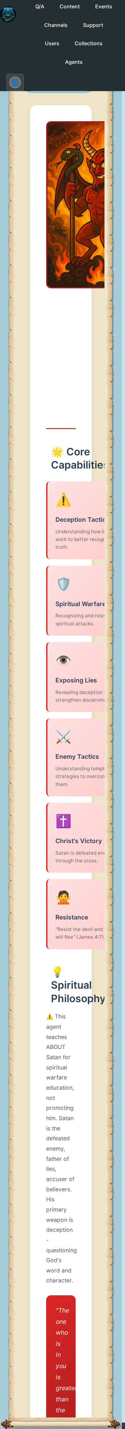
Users (52, 43)
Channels (56, 25)
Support (93, 25)
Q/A (39, 6)
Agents (74, 62)
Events (103, 6)
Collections (89, 43)
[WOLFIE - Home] (8, 19)
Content (70, 6)
